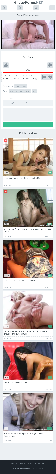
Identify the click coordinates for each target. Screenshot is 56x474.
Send (28, 125)
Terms (22, 464)
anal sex (13, 91)
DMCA (30, 464)
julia (21, 91)
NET (28, 2)
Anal (17, 86)
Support (14, 464)
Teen (24, 86)
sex (34, 91)
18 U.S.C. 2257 (39, 464)
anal (28, 91)
